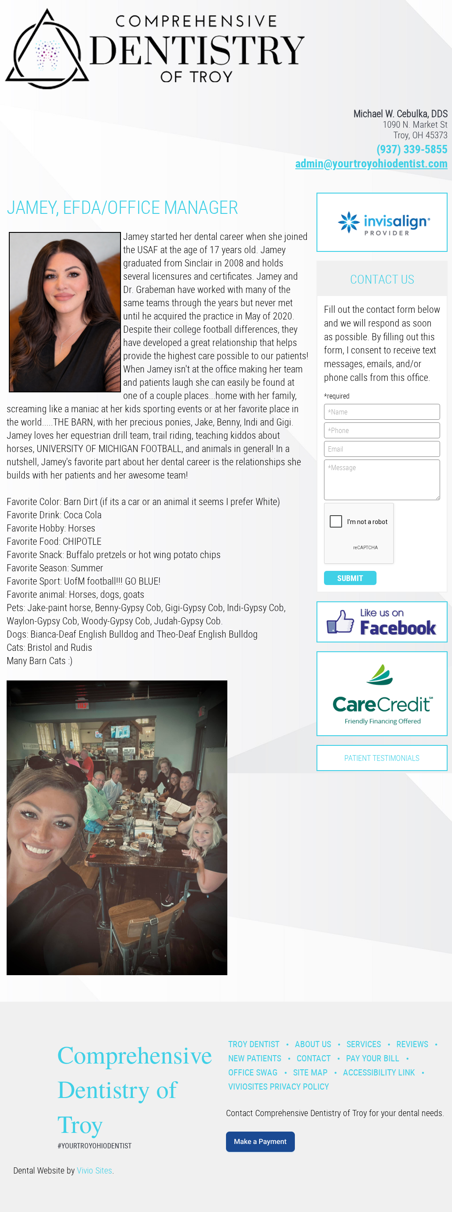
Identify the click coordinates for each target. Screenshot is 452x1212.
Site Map (310, 1072)
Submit (350, 578)
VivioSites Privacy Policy (278, 1086)
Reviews (412, 1044)
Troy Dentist (253, 1044)
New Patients (254, 1058)
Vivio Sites (94, 1170)
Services (364, 1044)
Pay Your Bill (372, 1058)
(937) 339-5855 (412, 149)
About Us (313, 1044)
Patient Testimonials (381, 757)
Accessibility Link (379, 1072)
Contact (314, 1058)
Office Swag (253, 1072)
